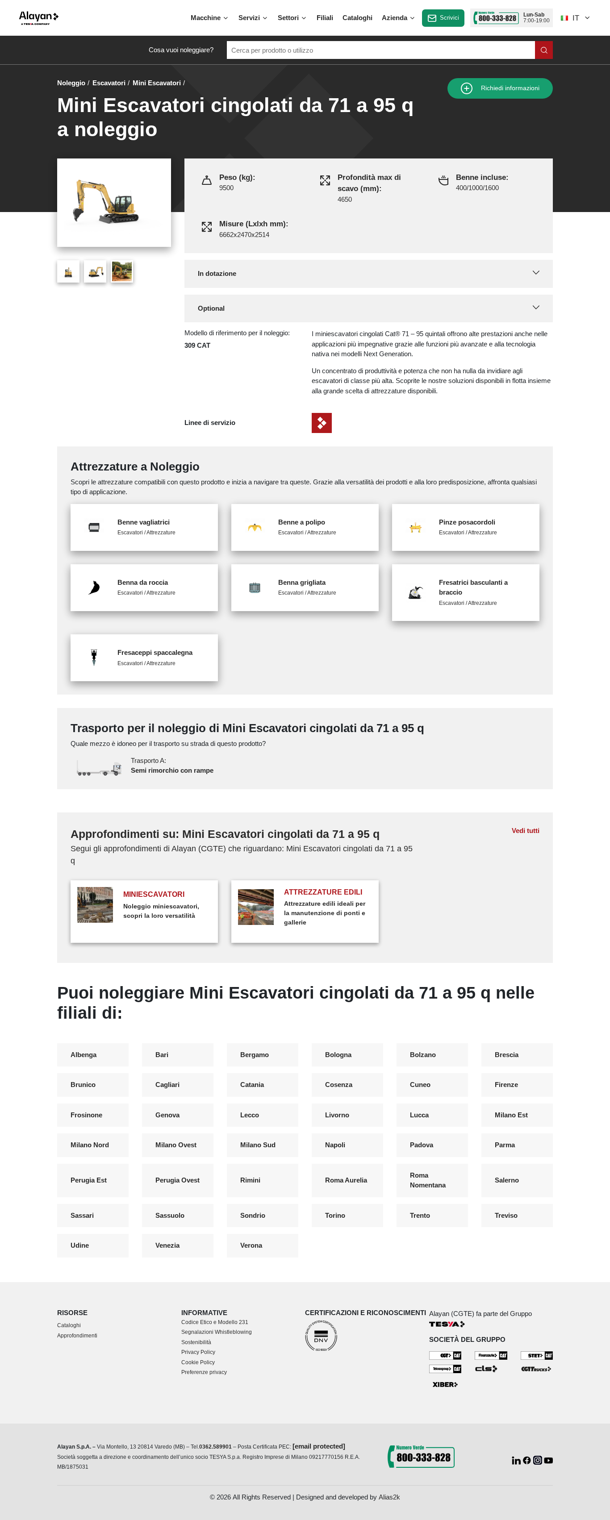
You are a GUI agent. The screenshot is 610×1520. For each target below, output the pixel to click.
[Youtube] (548, 1459)
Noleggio (71, 83)
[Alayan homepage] (39, 18)
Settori (289, 17)
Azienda (395, 17)
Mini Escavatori (157, 83)
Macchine (206, 17)
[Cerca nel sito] (544, 50)
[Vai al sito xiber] (445, 1384)
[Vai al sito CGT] (445, 1355)
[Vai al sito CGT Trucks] (537, 1368)
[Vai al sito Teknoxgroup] (445, 1368)
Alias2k (389, 1497)
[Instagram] (538, 1459)
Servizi (250, 17)
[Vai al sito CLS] (491, 1368)
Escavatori (108, 83)
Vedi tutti (525, 830)
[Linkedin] (517, 1459)
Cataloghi (357, 17)
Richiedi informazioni (509, 88)
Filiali (325, 17)
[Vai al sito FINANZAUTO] (491, 1355)
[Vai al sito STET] (537, 1355)
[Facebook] (527, 1459)
